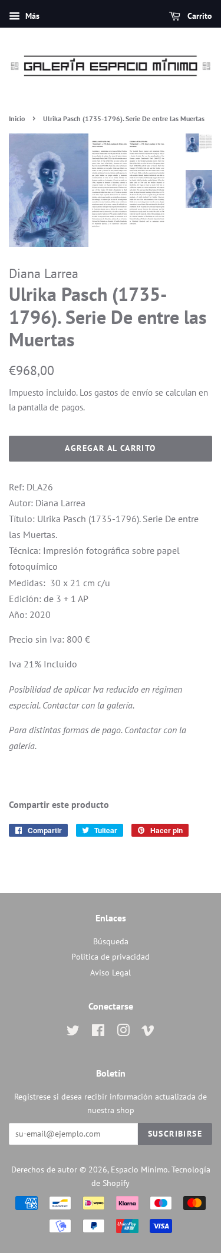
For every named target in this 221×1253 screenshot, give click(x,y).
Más (31, 16)
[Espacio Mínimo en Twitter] (73, 1032)
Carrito (198, 16)
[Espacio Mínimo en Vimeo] (147, 1032)
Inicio (17, 118)
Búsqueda (110, 941)
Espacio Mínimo (139, 1169)
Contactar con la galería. (88, 705)
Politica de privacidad (110, 956)
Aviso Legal (110, 972)
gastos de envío (123, 392)
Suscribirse (175, 1133)
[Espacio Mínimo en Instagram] (123, 1032)
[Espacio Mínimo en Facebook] (98, 1032)
